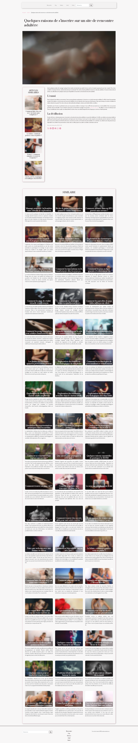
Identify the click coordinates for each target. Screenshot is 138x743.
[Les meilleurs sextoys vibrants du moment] (99, 668)
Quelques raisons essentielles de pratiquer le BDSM (99, 457)
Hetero (61, 5)
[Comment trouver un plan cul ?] (39, 481)
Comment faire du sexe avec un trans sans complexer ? (33, 113)
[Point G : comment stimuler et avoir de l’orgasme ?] (33, 145)
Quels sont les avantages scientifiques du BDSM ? (33, 177)
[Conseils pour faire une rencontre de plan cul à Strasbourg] (69, 481)
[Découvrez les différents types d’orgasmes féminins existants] (39, 698)
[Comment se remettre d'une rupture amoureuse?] (39, 451)
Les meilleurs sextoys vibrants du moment (99, 674)
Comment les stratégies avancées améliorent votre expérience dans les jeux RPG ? (69, 303)
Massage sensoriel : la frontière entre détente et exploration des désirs (39, 210)
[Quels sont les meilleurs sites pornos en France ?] (39, 638)
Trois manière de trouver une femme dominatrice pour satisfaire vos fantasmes (99, 520)
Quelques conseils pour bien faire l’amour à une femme (69, 643)
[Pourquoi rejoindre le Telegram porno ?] (69, 421)
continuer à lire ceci (94, 107)
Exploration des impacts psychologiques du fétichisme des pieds (39, 240)
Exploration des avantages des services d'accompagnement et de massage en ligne (99, 333)
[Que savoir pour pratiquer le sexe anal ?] (69, 451)
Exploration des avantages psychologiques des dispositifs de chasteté (99, 395)
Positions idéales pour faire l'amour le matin (69, 674)
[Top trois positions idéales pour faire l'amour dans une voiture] (99, 698)
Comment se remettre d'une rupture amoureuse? (39, 457)
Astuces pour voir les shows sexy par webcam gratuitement (99, 611)
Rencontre (49, 5)
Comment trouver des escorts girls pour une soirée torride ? (69, 519)
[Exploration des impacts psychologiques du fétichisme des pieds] (39, 234)
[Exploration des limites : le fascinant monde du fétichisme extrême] (39, 264)
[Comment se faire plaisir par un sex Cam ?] (69, 544)
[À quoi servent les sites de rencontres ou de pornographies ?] (69, 606)
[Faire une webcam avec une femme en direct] (39, 544)
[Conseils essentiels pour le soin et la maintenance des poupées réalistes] (69, 326)
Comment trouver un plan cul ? (38, 486)
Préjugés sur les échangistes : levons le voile (99, 581)
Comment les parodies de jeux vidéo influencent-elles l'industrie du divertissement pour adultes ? (99, 304)
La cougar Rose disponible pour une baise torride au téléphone (39, 612)
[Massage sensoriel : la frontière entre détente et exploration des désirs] (39, 204)
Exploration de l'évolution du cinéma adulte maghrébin (39, 394)
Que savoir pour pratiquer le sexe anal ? (69, 457)
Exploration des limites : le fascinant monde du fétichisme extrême (39, 271)
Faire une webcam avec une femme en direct (39, 549)
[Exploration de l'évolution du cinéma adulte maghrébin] (39, 389)
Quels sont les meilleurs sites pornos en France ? (39, 643)
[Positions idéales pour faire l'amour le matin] (69, 668)
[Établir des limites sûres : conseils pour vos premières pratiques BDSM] (69, 234)
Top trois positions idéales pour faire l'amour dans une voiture (99, 704)
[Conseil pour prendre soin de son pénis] (69, 698)
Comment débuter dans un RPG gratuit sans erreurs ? (99, 209)
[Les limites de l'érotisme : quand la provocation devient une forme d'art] (39, 357)
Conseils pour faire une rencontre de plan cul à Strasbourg (69, 488)
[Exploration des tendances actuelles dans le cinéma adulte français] (69, 389)
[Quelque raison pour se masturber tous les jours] (39, 668)
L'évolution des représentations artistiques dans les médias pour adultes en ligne (39, 427)
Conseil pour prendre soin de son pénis (69, 704)
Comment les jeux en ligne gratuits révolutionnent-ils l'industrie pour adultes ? (99, 271)
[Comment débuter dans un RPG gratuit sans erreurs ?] (99, 204)
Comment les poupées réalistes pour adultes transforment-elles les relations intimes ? (39, 333)
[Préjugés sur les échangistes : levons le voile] (99, 576)
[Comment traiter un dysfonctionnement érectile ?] (39, 513)
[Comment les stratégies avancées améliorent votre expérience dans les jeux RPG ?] (69, 296)
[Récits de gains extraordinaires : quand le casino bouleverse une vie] (69, 204)
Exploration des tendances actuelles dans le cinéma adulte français (69, 395)
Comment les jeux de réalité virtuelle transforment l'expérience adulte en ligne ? (39, 303)
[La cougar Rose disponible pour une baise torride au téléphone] (39, 606)
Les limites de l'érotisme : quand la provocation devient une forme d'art (39, 363)
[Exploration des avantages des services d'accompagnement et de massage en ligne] (99, 326)
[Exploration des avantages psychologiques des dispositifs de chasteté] (99, 389)
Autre (73, 5)
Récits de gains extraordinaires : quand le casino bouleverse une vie (69, 210)
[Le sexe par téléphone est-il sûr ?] (99, 481)
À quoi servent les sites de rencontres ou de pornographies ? (69, 612)
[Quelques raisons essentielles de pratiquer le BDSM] (99, 451)
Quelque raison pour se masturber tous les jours (39, 674)
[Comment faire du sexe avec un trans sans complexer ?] (33, 102)
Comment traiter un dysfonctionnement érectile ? (39, 519)
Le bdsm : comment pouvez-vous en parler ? (33, 134)
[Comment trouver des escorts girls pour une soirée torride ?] (69, 513)
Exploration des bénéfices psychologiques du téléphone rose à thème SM (69, 363)
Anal (67, 5)
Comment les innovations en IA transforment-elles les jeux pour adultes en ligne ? (69, 271)
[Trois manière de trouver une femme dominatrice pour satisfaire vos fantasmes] (99, 513)
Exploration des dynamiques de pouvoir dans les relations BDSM (99, 240)
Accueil (24, 12)
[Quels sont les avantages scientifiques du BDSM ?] (33, 168)
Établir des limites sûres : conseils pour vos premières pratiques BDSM (69, 240)
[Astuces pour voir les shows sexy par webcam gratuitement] (99, 606)
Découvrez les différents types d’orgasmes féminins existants (39, 704)
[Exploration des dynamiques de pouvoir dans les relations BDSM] (99, 234)
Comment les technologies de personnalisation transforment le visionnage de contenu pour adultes (99, 364)
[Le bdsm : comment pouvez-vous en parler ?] (33, 125)
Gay (56, 5)
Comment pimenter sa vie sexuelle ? (69, 581)
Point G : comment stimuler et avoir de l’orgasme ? (33, 156)
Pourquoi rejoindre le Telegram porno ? (69, 426)
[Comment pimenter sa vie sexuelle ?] (69, 576)
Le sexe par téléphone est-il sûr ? (99, 487)
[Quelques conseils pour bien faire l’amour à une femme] (69, 638)
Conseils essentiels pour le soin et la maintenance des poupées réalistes (69, 333)
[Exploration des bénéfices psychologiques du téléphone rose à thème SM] (69, 357)
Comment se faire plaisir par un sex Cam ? (69, 549)
